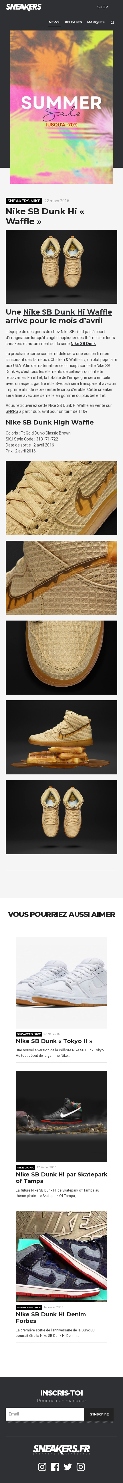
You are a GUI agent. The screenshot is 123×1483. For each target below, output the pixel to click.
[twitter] (68, 1466)
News (54, 22)
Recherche (112, 22)
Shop (102, 7)
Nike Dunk (25, 1167)
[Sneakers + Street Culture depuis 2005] (23, 7)
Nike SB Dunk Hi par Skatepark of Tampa (61, 1178)
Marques (96, 22)
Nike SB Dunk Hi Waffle (67, 312)
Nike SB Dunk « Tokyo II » (54, 1041)
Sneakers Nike (23, 200)
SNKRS (12, 411)
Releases (73, 22)
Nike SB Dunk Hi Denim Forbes (51, 1318)
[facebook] (55, 1466)
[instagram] (42, 1466)
